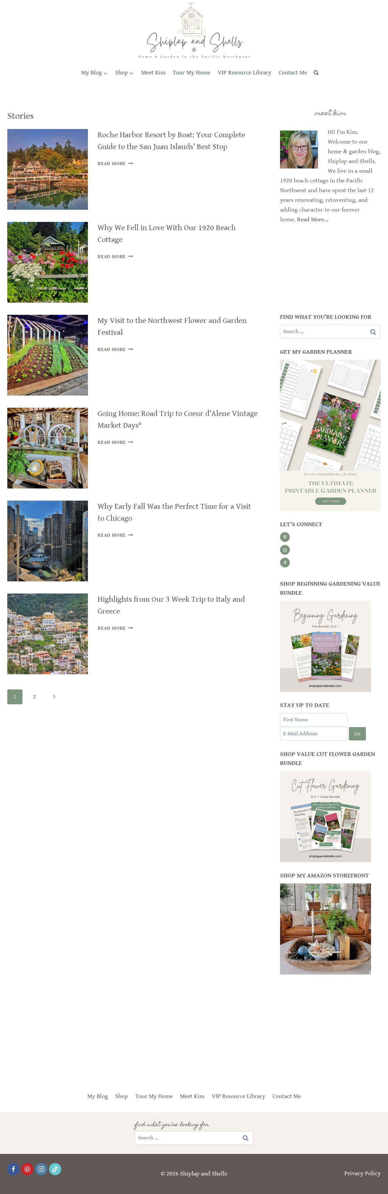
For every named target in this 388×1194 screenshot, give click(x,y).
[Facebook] (13, 1169)
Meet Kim (153, 72)
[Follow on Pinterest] (285, 537)
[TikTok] (55, 1169)
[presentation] (47, 169)
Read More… (312, 219)
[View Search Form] (316, 72)
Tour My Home (191, 72)
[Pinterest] (27, 1169)
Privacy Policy (362, 1173)
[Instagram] (41, 1169)
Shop (121, 1096)
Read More (115, 164)
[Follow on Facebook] (285, 562)
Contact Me (293, 72)
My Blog (97, 1096)
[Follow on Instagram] (285, 550)
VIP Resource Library (244, 72)
